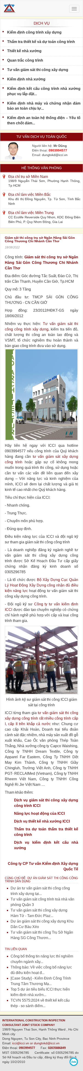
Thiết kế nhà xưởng (24, 51)
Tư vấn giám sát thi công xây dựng (37, 70)
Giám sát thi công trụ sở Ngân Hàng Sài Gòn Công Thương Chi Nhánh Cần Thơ (41, 262)
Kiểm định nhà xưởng (26, 79)
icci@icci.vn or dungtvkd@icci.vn (35, 1043)
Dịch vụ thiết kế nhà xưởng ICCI (42, 821)
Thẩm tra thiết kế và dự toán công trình (41, 42)
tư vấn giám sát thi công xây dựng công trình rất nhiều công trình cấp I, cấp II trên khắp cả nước (41, 718)
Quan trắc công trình (25, 60)
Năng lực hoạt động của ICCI (39, 813)
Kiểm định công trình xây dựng (34, 32)
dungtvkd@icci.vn (55, 155)
